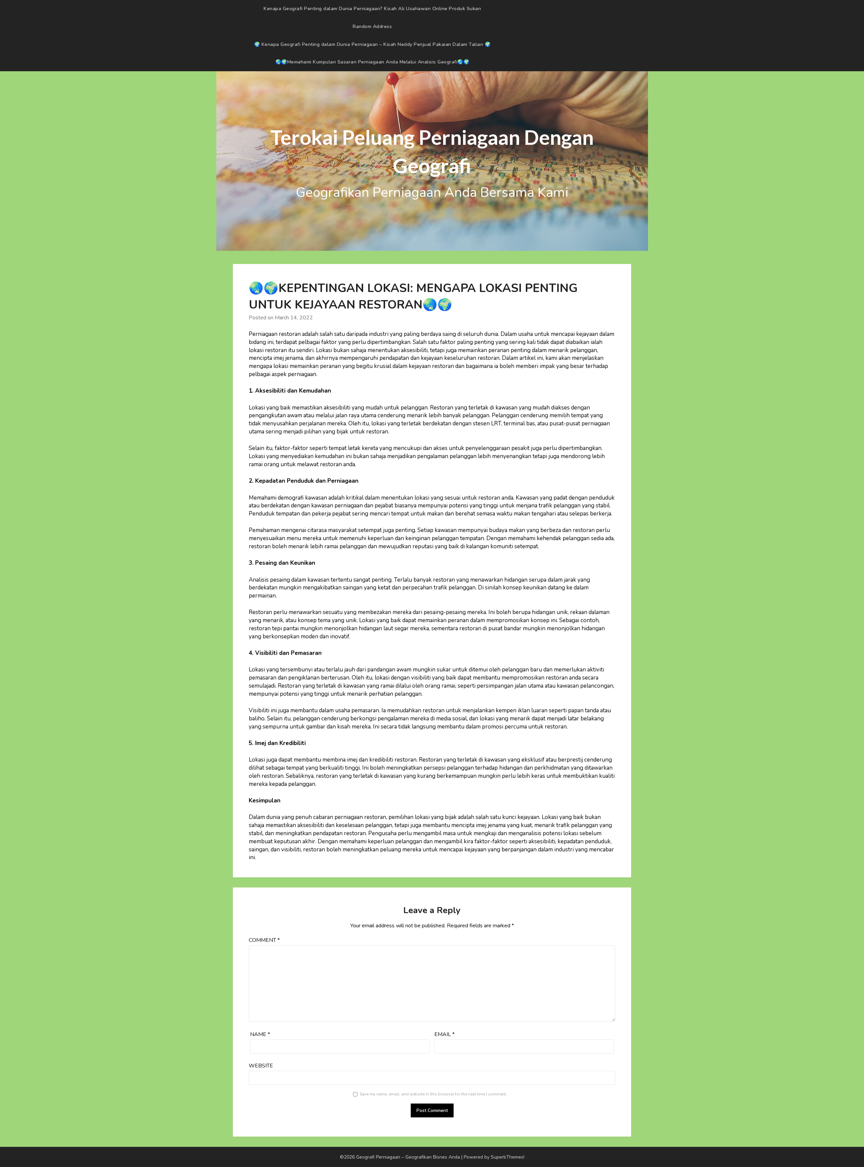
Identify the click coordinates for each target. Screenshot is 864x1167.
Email (444, 1034)
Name (260, 1034)
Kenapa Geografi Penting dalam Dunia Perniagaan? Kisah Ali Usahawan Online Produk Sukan (372, 8)
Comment (264, 940)
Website (261, 1065)
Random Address (372, 26)
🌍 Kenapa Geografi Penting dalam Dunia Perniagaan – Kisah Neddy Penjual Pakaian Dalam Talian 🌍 (372, 44)
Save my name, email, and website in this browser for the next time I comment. (433, 1094)
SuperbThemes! (507, 1157)
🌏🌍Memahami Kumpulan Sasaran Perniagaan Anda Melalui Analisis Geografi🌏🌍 (372, 62)
